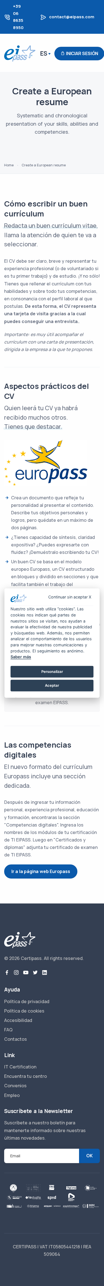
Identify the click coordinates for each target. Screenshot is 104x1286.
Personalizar (52, 671)
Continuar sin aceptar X (69, 597)
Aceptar (52, 685)
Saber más (21, 656)
